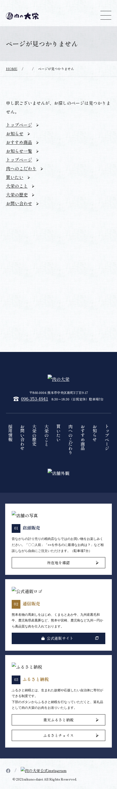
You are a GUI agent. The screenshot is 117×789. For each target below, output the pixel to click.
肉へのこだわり (21, 168)
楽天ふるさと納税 (58, 719)
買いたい (14, 177)
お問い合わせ (19, 203)
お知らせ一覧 (19, 151)
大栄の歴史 (17, 194)
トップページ (19, 124)
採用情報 (10, 433)
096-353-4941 (34, 398)
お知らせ (14, 133)
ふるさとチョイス (58, 735)
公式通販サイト (60, 638)
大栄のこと (17, 186)
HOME (11, 68)
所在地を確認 (58, 562)
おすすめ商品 (19, 142)
